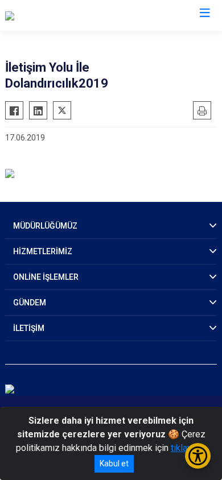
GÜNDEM (29, 302)
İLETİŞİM (28, 328)
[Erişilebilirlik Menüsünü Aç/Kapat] (198, 456)
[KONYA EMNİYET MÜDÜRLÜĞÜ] (67, 15)
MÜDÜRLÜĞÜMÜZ (45, 225)
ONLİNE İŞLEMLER (46, 277)
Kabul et (114, 463)
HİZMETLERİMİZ (42, 251)
